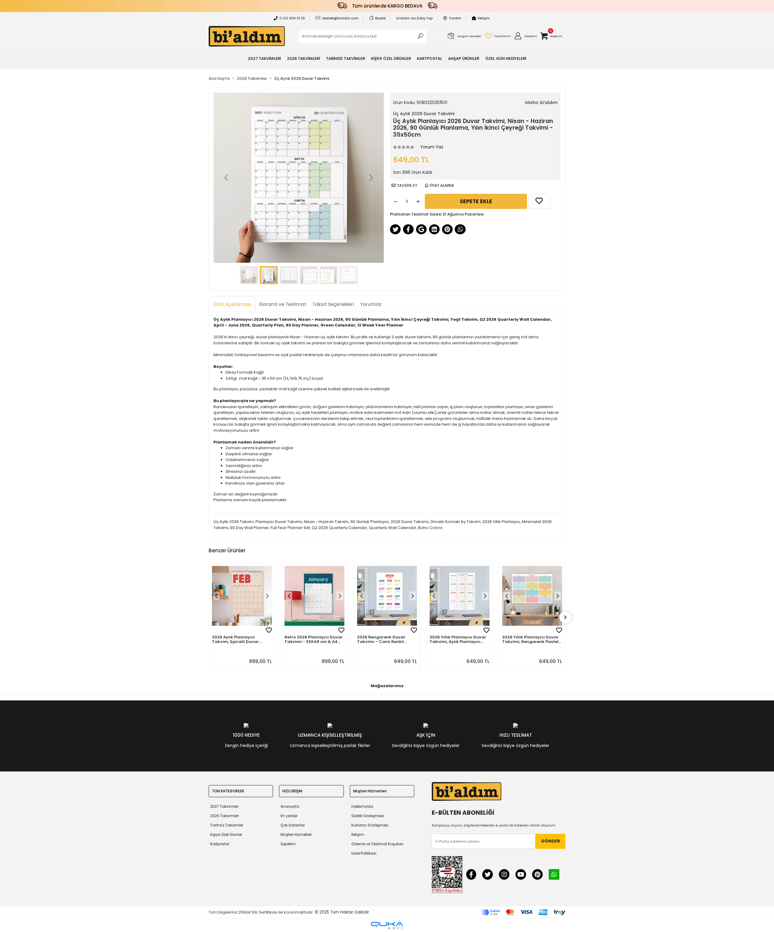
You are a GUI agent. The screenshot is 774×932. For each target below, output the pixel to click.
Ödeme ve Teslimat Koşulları (377, 843)
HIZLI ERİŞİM (292, 791)
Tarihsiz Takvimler (226, 825)
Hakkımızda (362, 806)
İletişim (484, 18)
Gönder (550, 841)
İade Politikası (363, 853)
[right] (565, 617)
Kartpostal (219, 843)
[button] (525, 36)
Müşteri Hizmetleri (296, 834)
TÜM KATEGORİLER (228, 791)
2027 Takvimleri (224, 806)
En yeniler (289, 815)
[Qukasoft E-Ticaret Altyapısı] (387, 925)
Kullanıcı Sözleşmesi (370, 825)
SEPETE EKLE (476, 201)
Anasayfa (290, 806)
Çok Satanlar (293, 825)
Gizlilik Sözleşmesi (367, 815)
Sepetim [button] (288, 843)
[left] (208, 617)
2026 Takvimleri (224, 815)
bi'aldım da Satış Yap (414, 18)
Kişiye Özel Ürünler (226, 834)
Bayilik (380, 18)
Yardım (455, 18)
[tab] (232, 305)
